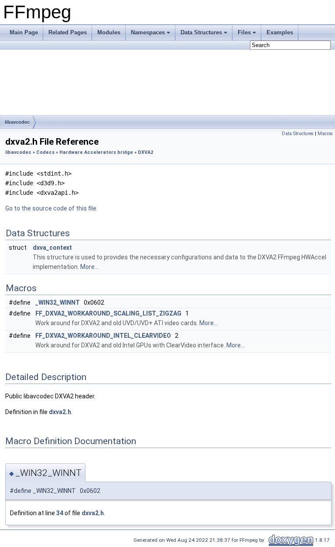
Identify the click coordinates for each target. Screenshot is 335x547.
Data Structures (201, 32)
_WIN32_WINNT (57, 302)
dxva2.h (60, 411)
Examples (280, 32)
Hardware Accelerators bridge (96, 152)
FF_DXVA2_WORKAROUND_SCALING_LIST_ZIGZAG (108, 313)
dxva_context (52, 247)
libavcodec (17, 122)
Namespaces (148, 32)
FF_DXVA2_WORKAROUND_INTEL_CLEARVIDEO (103, 335)
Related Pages (67, 32)
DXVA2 (145, 152)
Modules (108, 32)
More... (89, 266)
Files (244, 32)
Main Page (24, 32)
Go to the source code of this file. (51, 208)
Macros (325, 133)
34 (59, 513)
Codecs (45, 152)
